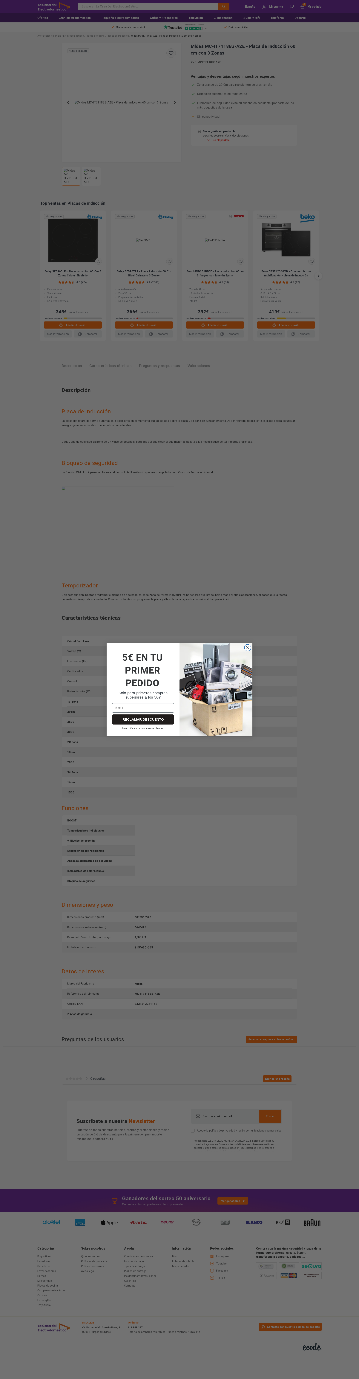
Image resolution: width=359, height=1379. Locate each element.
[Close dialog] (247, 647)
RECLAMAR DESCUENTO (143, 719)
